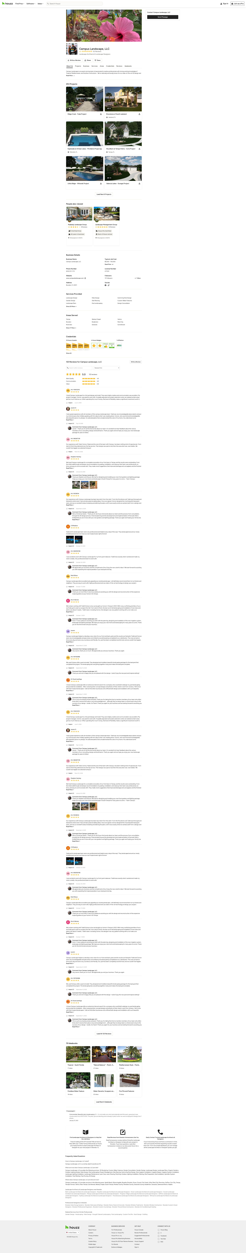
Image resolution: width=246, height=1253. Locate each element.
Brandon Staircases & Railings (94, 1205)
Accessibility (138, 1238)
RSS (162, 1242)
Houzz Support (139, 1241)
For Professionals (116, 1230)
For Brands (114, 1244)
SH (68, 458)
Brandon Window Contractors (153, 1205)
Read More (69, 75)
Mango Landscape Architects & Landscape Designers (103, 1194)
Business (86, 66)
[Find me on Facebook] (105, 285)
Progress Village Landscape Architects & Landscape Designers (139, 1194)
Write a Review (135, 362)
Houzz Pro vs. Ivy (116, 1235)
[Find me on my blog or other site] (108, 285)
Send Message (163, 17)
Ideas (40, 4)
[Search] (48, 4)
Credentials (110, 66)
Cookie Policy (92, 1241)
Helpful (70, 402)
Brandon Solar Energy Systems (74, 1205)
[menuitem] (19, 3)
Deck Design (138, 1214)
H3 (68, 439)
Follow (139, 278)
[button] (104, 346)
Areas (102, 66)
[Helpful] (67, 403)
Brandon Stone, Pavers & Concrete (114, 1205)
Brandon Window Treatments (134, 1205)
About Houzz (92, 1230)
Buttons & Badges (116, 1247)
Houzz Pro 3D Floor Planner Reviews (122, 1241)
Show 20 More (70, 306)
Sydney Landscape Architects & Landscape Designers (95, 1196)
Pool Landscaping (116, 1214)
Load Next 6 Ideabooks (104, 1102)
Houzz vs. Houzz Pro (117, 1233)
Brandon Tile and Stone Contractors (123, 1207)
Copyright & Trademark (95, 1247)
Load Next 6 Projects (104, 194)
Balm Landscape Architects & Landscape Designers (80, 1192)
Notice (96, 1235)
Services (94, 66)
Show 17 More (70, 328)
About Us (69, 66)
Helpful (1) (71, 423)
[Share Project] (101, 114)
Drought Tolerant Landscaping (101, 1214)
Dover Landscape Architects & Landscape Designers (146, 1192)
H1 (68, 390)
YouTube (163, 1239)
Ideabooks (128, 66)
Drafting (145, 1214)
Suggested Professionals (142, 1235)
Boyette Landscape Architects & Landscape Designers (113, 1192)
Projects (78, 66)
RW (68, 576)
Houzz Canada (139, 1230)
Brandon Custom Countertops (102, 1207)
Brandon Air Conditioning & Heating (145, 1207)
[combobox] (74, 4)
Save (98, 60)
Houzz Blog (164, 1230)
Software (30, 4)
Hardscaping (79, 1214)
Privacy (90, 1235)
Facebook (164, 1236)
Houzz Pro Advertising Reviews (120, 1238)
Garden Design (69, 1214)
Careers (90, 1233)
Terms (90, 1238)
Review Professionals (141, 1233)
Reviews (119, 66)
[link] (68, 353)
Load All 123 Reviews (104, 1034)
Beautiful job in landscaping (86, 1114)
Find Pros (19, 4)
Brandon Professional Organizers (82, 1207)
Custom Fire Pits (128, 1214)
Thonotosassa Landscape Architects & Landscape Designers (131, 1196)
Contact (137, 1244)
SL (68, 680)
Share (89, 60)
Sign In (137, 1247)
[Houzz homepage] (7, 3)
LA (68, 631)
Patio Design (87, 1214)
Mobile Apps (92, 1244)
